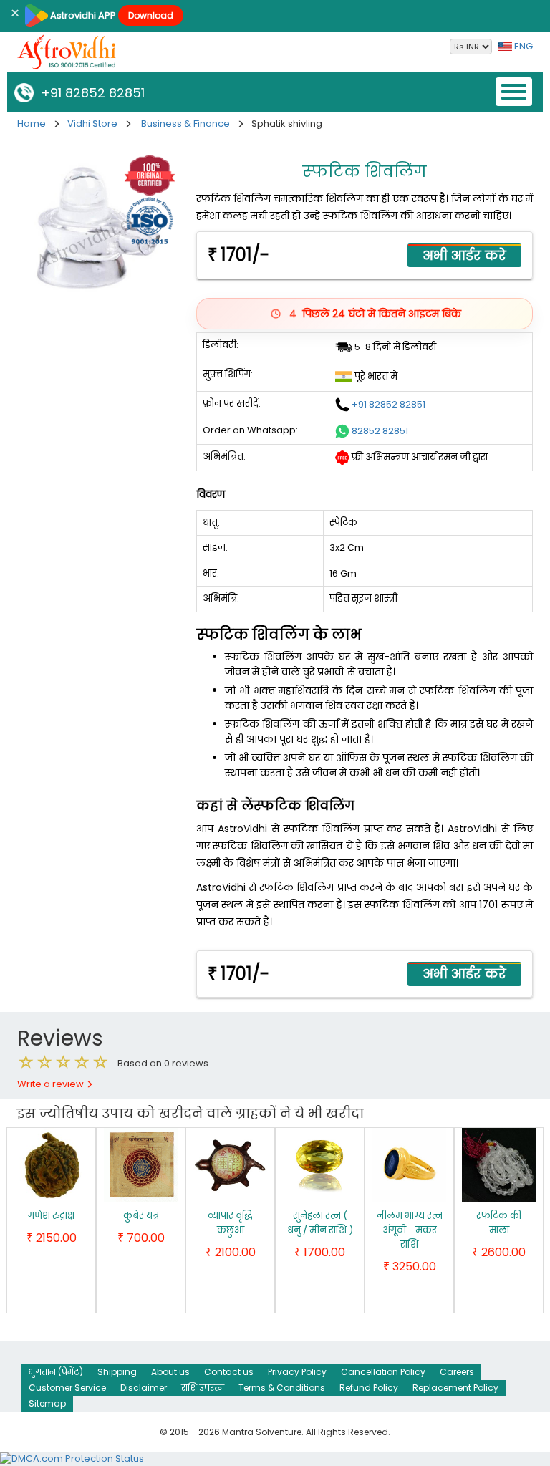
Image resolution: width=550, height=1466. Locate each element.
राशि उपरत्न (202, 1387)
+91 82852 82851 (89, 93)
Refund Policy (368, 1387)
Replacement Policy (455, 1387)
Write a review (51, 1084)
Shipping (117, 1372)
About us (170, 1372)
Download (150, 15)
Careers (457, 1372)
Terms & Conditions (281, 1387)
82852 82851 (380, 430)
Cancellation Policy (383, 1372)
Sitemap (47, 1403)
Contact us (229, 1372)
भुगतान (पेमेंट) (56, 1372)
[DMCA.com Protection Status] (72, 1458)
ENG (522, 46)
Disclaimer (143, 1387)
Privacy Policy (297, 1372)
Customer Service (67, 1387)
